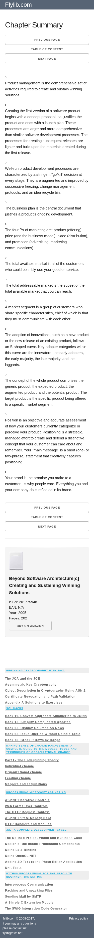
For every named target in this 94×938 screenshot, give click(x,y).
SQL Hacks (14, 708)
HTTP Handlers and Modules (28, 824)
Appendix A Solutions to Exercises (34, 702)
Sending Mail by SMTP (23, 896)
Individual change (19, 766)
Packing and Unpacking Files (29, 890)
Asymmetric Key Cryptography (31, 684)
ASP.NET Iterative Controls (27, 800)
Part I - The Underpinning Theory (32, 760)
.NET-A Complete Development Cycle (36, 829)
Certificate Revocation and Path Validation (40, 696)
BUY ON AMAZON (30, 625)
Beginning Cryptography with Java (35, 670)
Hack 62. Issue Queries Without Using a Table (42, 734)
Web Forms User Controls (26, 806)
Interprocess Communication (29, 884)
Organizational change (23, 772)
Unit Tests (13, 868)
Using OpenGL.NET (20, 856)
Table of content (47, 49)
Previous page (47, 39)
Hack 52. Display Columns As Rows (34, 728)
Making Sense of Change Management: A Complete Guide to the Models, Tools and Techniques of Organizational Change (41, 748)
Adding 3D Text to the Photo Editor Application (43, 862)
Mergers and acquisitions (26, 784)
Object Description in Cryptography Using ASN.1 (45, 690)
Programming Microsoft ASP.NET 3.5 (36, 792)
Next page (47, 58)
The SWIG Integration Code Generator (36, 908)
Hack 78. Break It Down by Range (32, 740)
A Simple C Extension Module (29, 902)
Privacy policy (78, 918)
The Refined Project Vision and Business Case (43, 838)
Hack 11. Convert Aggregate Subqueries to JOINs (46, 716)
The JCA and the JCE (22, 678)
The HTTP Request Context (27, 812)
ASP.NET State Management (28, 818)
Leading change (18, 778)
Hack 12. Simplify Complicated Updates (38, 722)
